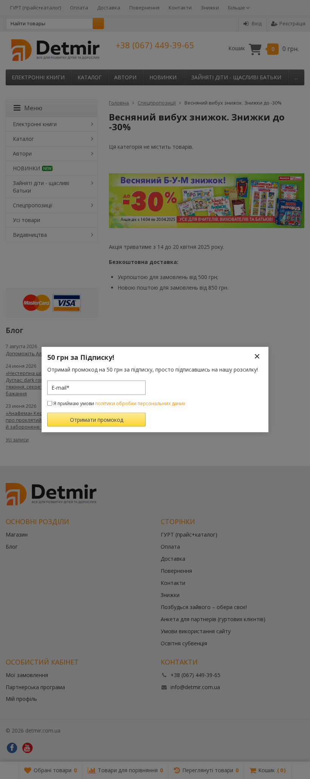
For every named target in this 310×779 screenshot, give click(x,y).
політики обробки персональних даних (140, 403)
